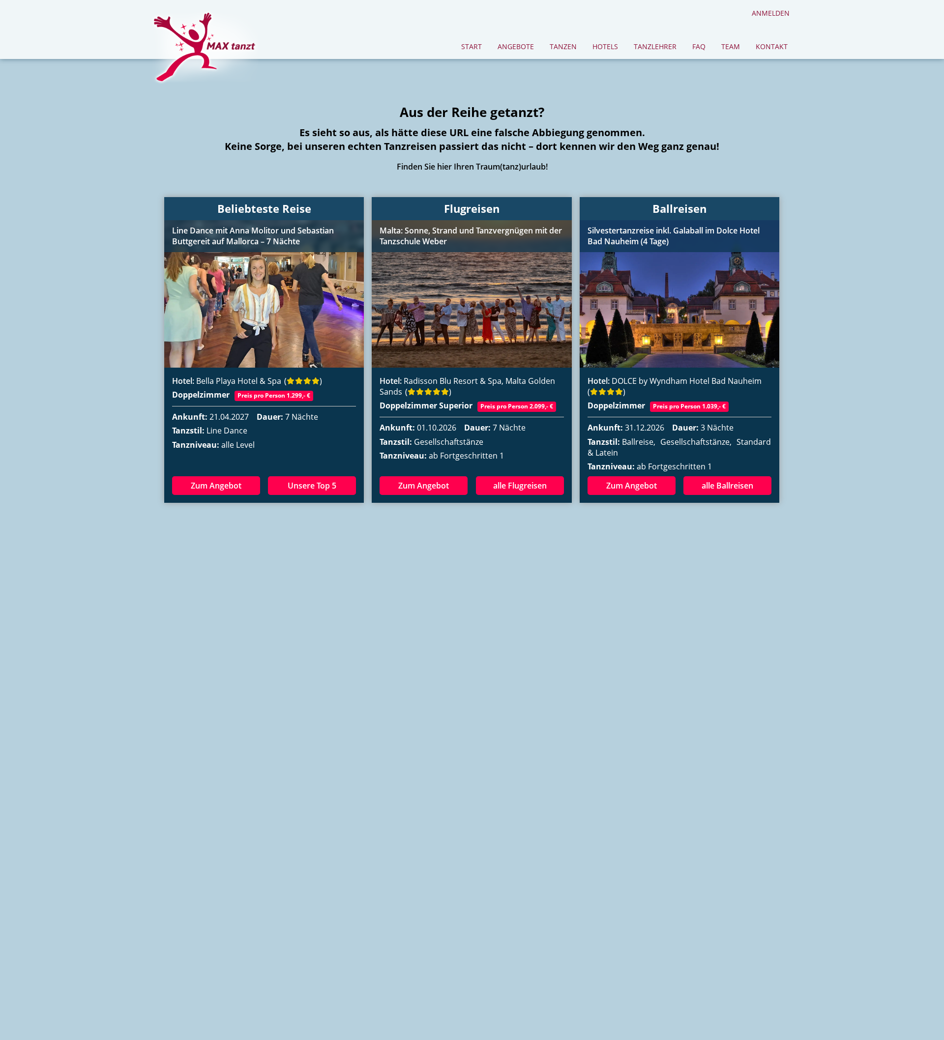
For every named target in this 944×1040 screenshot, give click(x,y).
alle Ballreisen (727, 485)
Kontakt (772, 46)
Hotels (605, 46)
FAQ (699, 46)
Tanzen (563, 46)
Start (471, 46)
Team (730, 46)
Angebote (516, 46)
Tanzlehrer (655, 46)
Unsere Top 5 (312, 485)
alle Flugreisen (520, 485)
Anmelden (771, 13)
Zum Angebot (216, 485)
